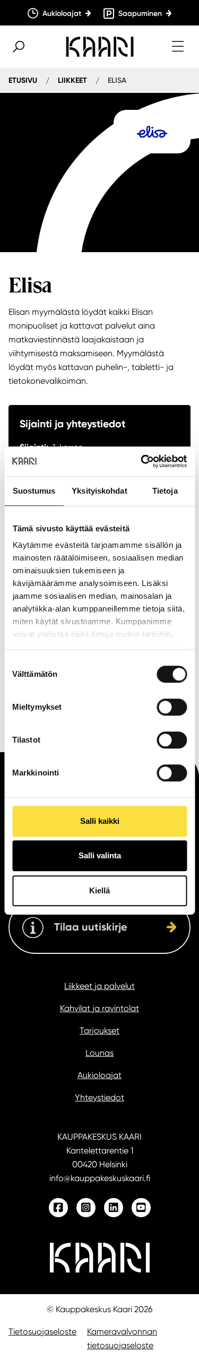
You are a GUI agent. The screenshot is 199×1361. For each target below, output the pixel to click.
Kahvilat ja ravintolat (99, 1008)
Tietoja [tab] (165, 490)
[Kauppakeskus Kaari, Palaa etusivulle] (99, 46)
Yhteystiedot (99, 1097)
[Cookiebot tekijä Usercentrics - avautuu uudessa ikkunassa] (142, 461)
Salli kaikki (99, 820)
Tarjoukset (99, 1031)
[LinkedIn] (113, 1207)
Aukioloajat (99, 1075)
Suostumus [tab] (34, 490)
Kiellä (99, 890)
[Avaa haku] (18, 47)
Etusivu (22, 80)
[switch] (172, 707)
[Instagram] (86, 1207)
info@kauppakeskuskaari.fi (99, 1178)
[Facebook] (58, 1207)
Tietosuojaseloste (42, 1331)
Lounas (99, 1053)
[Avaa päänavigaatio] (177, 46)
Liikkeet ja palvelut (99, 986)
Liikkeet (72, 80)
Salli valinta (100, 855)
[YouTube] (141, 1207)
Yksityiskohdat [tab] (99, 490)
